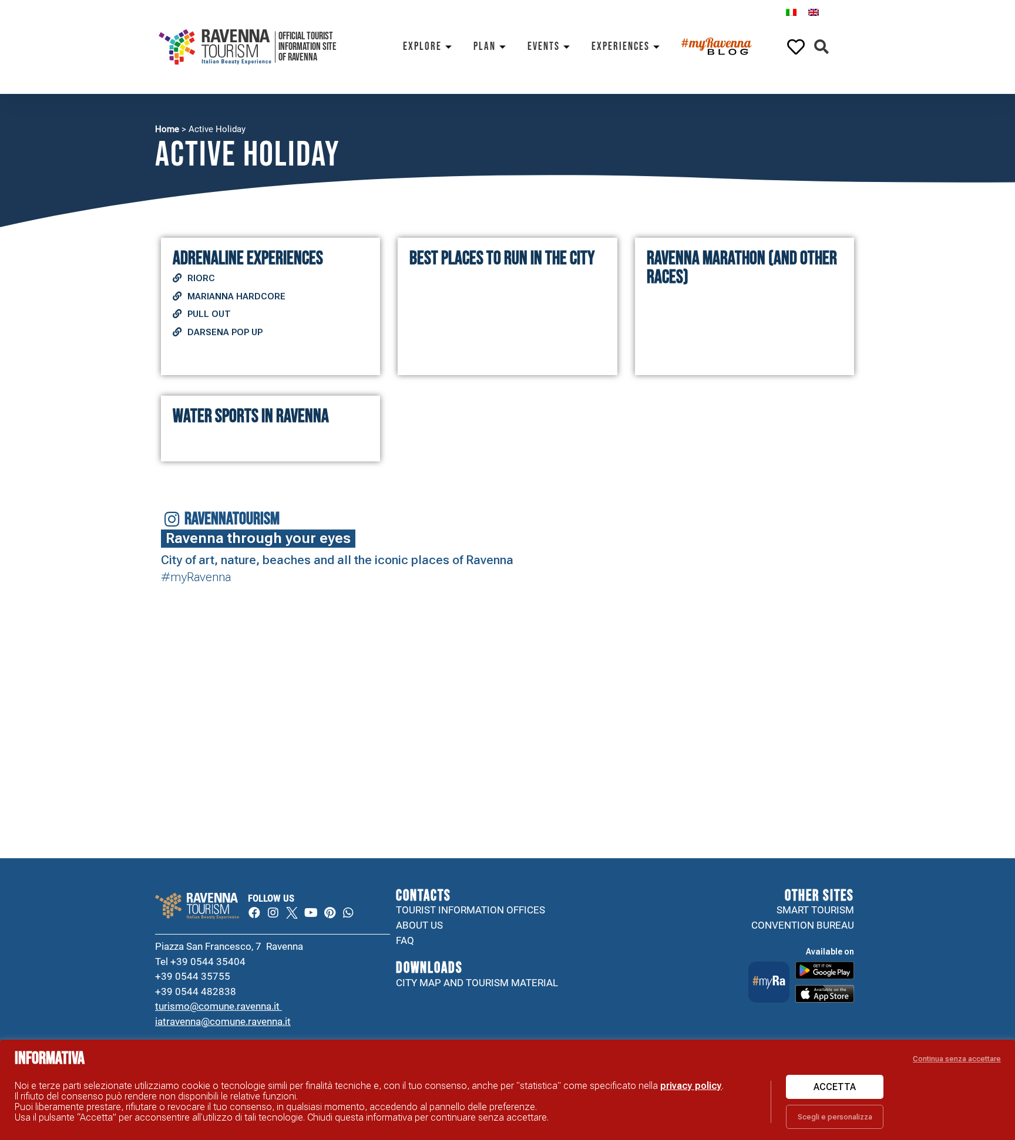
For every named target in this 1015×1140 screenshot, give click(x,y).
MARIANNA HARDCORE (236, 296)
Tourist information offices (470, 910)
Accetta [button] (835, 1086)
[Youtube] (310, 912)
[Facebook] (254, 912)
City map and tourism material (477, 983)
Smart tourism (815, 910)
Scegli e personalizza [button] (835, 1116)
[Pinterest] (329, 912)
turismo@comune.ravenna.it (218, 1006)
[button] (821, 47)
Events (543, 46)
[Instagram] (273, 912)
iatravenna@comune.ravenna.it (223, 1021)
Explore (422, 46)
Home (167, 129)
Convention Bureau (802, 925)
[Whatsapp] (348, 912)
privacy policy (691, 1085)
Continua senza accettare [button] (957, 1058)
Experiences (620, 46)
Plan (484, 46)
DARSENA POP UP (225, 332)
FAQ (405, 940)
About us (419, 925)
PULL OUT (209, 314)
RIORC (201, 278)
